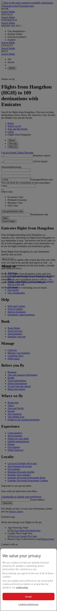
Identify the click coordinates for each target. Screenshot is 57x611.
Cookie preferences (28, 604)
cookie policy (22, 587)
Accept (28, 596)
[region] (28, 579)
